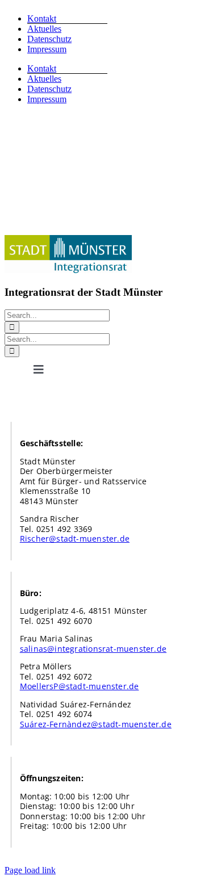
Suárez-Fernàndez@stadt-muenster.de (96, 724)
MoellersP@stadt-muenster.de (79, 686)
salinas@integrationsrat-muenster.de (93, 648)
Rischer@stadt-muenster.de (75, 538)
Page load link (30, 870)
